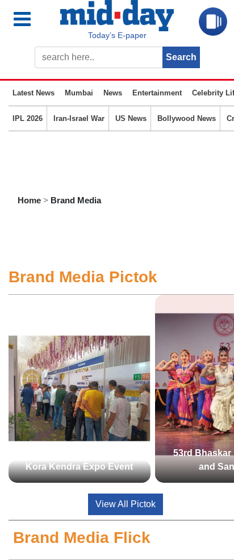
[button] (31, 19)
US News (131, 118)
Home (29, 200)
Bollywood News (186, 118)
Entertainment (157, 93)
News (112, 93)
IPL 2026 (27, 118)
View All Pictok (125, 504)
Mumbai (79, 93)
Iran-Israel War (79, 118)
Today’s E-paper (117, 35)
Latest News (33, 93)
